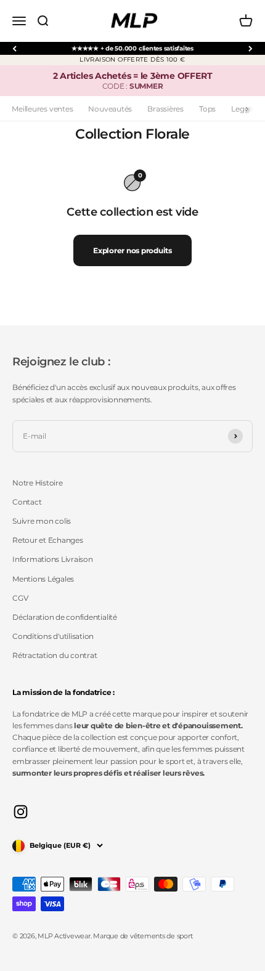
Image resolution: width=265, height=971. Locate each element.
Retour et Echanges (47, 540)
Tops (207, 108)
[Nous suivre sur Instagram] (20, 811)
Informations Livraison (52, 559)
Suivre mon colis (41, 521)
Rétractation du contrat (54, 655)
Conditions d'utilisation (53, 636)
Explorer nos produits (132, 250)
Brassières (165, 108)
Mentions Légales (43, 578)
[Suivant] (250, 48)
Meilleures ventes (42, 108)
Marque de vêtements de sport (142, 936)
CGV (20, 598)
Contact (26, 501)
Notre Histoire (37, 482)
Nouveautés (110, 108)
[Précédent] (14, 48)
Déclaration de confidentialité (64, 617)
